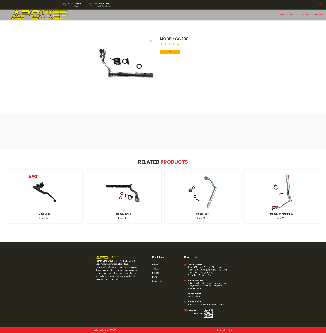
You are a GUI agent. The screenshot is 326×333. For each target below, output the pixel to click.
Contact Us (318, 14)
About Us (293, 14)
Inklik (229, 330)
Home (282, 14)
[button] (151, 41)
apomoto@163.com (102, 6)
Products (305, 14)
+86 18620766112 (101, 3)
